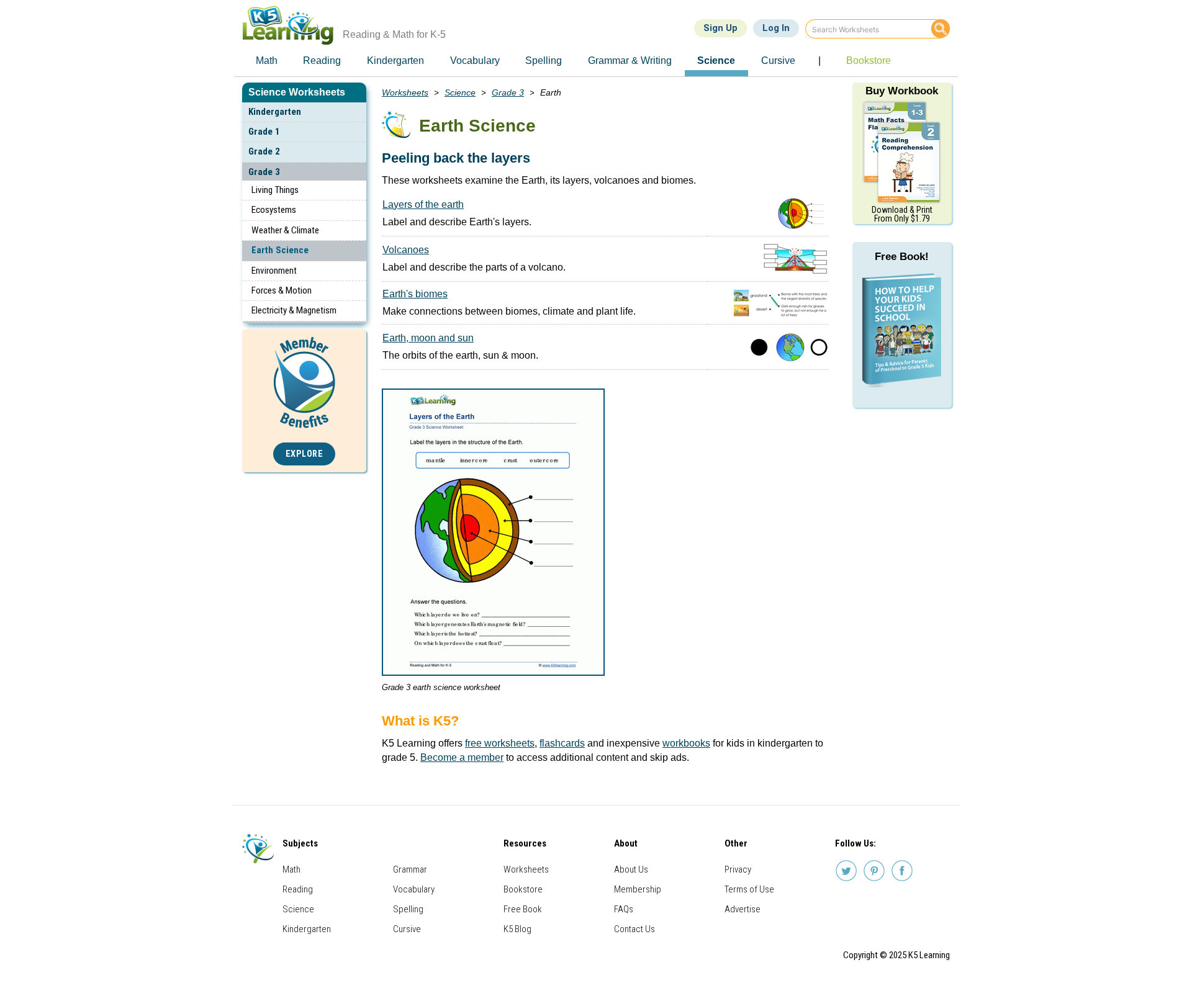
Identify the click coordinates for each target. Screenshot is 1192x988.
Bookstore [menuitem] (868, 60)
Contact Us (634, 929)
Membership (637, 889)
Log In (776, 28)
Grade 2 (264, 151)
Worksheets (405, 92)
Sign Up (720, 28)
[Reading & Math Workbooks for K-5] (902, 151)
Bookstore (523, 889)
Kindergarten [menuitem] (395, 60)
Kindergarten (274, 111)
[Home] (293, 25)
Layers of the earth (423, 204)
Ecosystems (273, 209)
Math (291, 869)
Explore (304, 454)
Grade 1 (264, 131)
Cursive (407, 929)
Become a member (461, 757)
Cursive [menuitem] (778, 60)
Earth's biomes (415, 294)
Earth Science (280, 250)
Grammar (410, 869)
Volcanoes (405, 250)
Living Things (275, 189)
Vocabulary (414, 889)
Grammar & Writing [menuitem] (630, 60)
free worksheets (500, 743)
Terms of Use (749, 889)
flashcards (562, 743)
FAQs (623, 909)
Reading (297, 889)
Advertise (743, 909)
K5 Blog (517, 929)
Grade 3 (264, 171)
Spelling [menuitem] (543, 60)
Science (460, 92)
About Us (631, 869)
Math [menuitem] (267, 60)
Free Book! (902, 257)
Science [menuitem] (716, 60)
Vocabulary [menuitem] (475, 60)
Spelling (408, 909)
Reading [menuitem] (322, 60)
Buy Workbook (901, 91)
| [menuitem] (819, 60)
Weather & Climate (285, 230)
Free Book (522, 909)
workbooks (686, 743)
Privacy (738, 869)
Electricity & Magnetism (293, 310)
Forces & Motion (281, 290)
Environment (274, 270)
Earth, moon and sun (428, 338)
